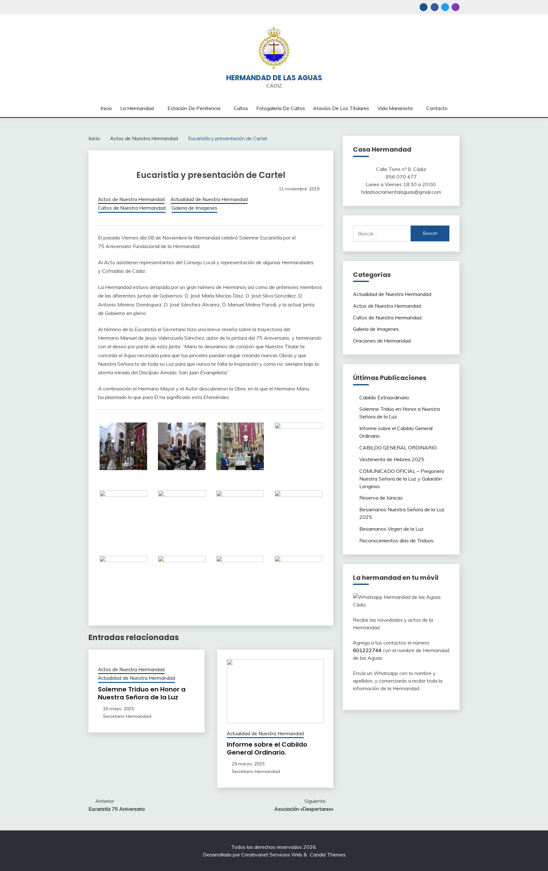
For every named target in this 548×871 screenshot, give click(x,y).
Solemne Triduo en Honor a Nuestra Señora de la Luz (142, 693)
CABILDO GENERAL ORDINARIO (398, 447)
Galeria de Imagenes (194, 208)
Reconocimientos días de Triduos (396, 540)
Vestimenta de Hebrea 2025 (391, 459)
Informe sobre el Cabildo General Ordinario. (267, 748)
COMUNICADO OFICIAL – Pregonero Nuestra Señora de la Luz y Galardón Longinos (401, 478)
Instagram (456, 7)
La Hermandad (137, 108)
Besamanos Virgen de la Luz (391, 529)
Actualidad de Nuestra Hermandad (209, 199)
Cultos (241, 108)
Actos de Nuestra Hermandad (131, 199)
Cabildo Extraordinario (384, 397)
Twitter (445, 7)
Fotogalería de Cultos (280, 108)
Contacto (436, 108)
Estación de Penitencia (193, 108)
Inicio (106, 108)
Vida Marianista (395, 108)
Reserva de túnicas (381, 497)
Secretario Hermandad (127, 716)
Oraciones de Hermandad (382, 340)
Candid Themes (328, 854)
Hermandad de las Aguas (274, 78)
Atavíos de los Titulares (341, 108)
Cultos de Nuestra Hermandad (132, 208)
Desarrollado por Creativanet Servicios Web (252, 854)
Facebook (435, 7)
